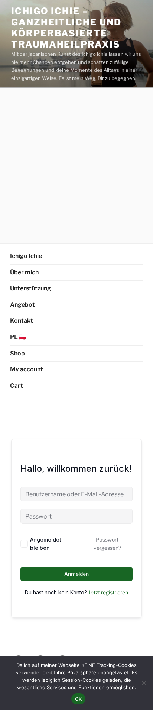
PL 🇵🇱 (18, 337)
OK (78, 699)
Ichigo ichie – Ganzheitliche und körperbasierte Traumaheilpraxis (66, 28)
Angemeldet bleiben (45, 543)
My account (26, 369)
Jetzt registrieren (108, 592)
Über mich (24, 272)
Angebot (22, 304)
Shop (17, 353)
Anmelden (76, 574)
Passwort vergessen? (107, 543)
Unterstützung (30, 288)
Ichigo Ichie (26, 255)
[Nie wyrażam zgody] (143, 683)
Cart (16, 385)
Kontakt (21, 320)
